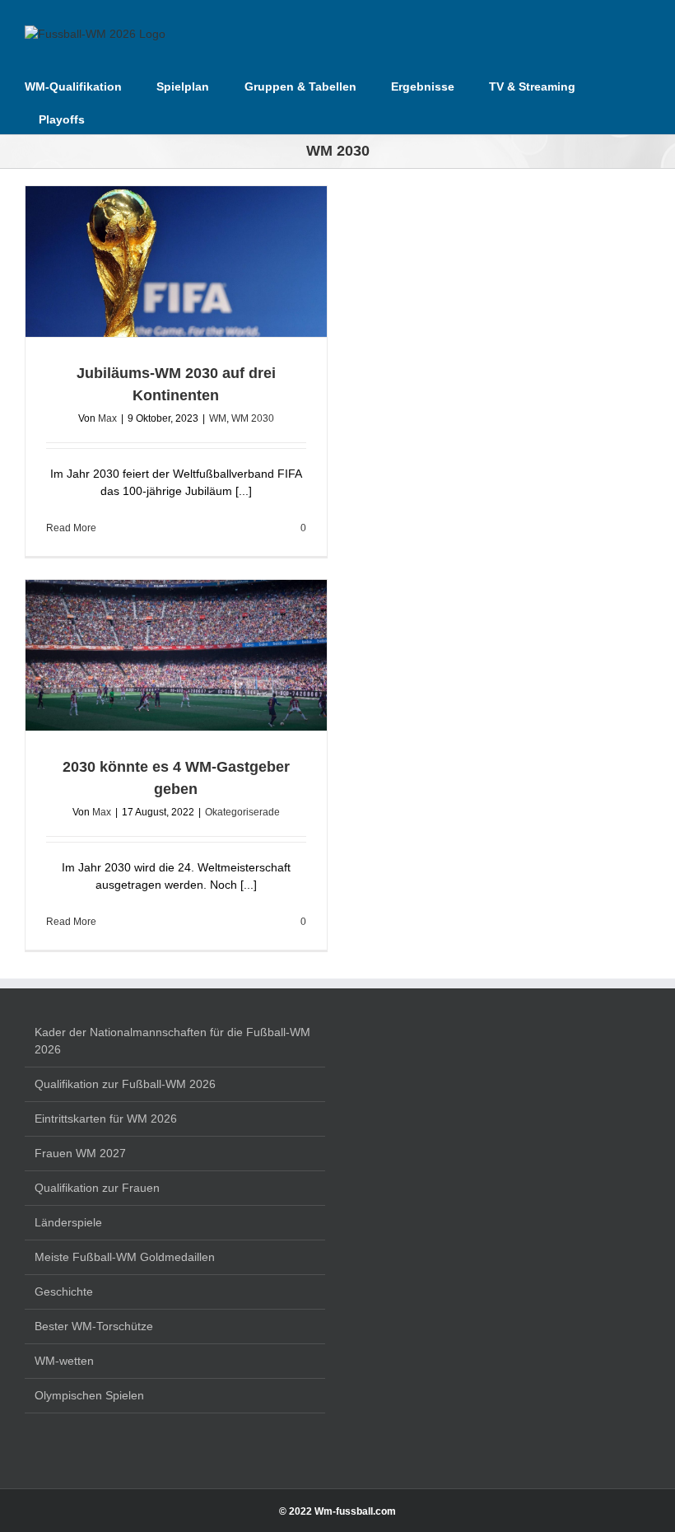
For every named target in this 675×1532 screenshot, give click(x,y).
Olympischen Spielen (89, 1395)
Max (107, 418)
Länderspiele (68, 1222)
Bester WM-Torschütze (94, 1326)
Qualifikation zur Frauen (97, 1187)
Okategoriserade (242, 812)
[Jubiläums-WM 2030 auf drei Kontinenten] (176, 261)
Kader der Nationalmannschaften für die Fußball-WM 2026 (172, 1040)
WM (217, 418)
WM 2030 (252, 418)
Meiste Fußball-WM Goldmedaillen (125, 1256)
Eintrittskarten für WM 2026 (106, 1118)
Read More (71, 528)
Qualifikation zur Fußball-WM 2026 (125, 1084)
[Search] (109, 117)
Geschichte (64, 1291)
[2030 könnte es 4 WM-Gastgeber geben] (176, 655)
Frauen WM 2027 (80, 1153)
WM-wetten (64, 1360)
